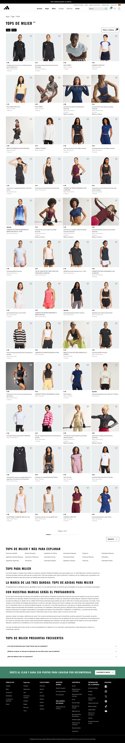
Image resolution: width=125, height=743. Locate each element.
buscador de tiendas (78, 5)
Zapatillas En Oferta (50, 553)
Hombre (39, 9)
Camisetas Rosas (68, 557)
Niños (54, 9)
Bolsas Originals (30, 553)
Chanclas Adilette (11, 553)
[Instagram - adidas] (111, 691)
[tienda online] (7, 8)
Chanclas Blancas (88, 557)
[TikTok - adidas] (111, 706)
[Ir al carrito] (119, 9)
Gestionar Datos (51, 739)
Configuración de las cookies (38, 739)
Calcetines (28, 560)
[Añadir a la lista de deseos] (30, 36)
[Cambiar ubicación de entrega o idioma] (119, 5)
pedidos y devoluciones (94, 5)
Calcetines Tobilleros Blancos (31, 557)
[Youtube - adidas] (111, 711)
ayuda (86, 5)
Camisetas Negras (50, 560)
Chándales (104, 557)
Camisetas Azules (49, 557)
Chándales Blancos (107, 553)
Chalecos (85, 553)
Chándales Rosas (107, 560)
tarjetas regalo (105, 5)
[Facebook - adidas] (111, 686)
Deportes (69, 9)
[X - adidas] (111, 696)
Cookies (58, 739)
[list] (53, 30)
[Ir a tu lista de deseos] (115, 9)
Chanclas (85, 560)
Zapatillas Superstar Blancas (12, 561)
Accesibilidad (91, 739)
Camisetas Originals (69, 553)
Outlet (77, 9)
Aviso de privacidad (67, 739)
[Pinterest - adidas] (111, 701)
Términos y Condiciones (80, 739)
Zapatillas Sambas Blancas (14, 557)
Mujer (47, 9)
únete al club (113, 5)
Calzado (61, 9)
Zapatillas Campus (69, 560)
